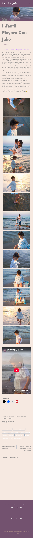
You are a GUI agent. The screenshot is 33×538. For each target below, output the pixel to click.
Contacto (19, 507)
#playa (27, 435)
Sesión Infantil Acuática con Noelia (8, 446)
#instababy (11, 435)
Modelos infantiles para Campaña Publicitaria (8, 417)
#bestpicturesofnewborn (19, 429)
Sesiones (7, 505)
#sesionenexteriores (7, 438)
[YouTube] (16, 518)
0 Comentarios (6, 45)
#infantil (5, 435)
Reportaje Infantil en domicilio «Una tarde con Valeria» (25, 447)
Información (16, 505)
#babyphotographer (7, 429)
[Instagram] (11, 518)
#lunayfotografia (19, 435)
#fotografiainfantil (14, 432)
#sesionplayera (17, 438)
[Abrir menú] (29, 3)
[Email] (21, 518)
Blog (12, 507)
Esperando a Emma (21, 416)
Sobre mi (25, 505)
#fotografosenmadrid (25, 432)
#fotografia (5, 432)
